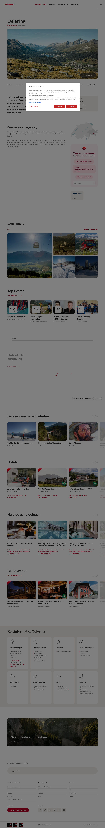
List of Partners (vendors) (35, 102)
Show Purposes (34, 106)
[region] (53, 97)
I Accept (72, 106)
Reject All (59, 106)
